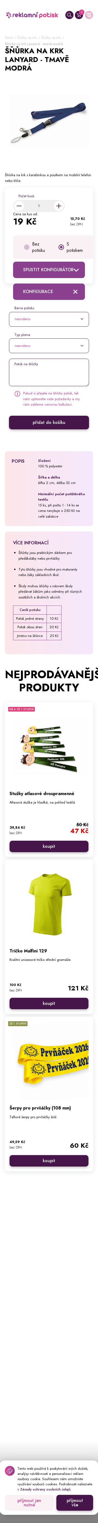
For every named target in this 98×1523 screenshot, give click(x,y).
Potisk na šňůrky (26, 364)
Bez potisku (38, 247)
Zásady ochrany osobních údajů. (45, 1489)
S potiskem (75, 247)
